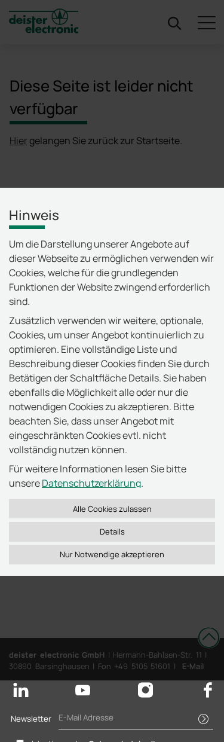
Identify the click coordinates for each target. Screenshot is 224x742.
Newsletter (31, 718)
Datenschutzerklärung (91, 483)
